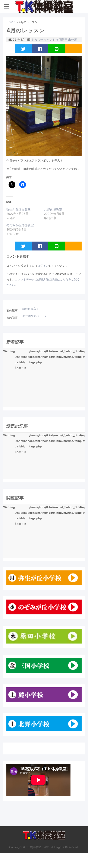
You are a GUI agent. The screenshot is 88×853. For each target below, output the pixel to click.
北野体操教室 (53, 209)
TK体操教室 (44, 836)
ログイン (43, 265)
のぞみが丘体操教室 (20, 225)
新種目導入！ (30, 308)
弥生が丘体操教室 (18, 209)
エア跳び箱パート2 (34, 316)
